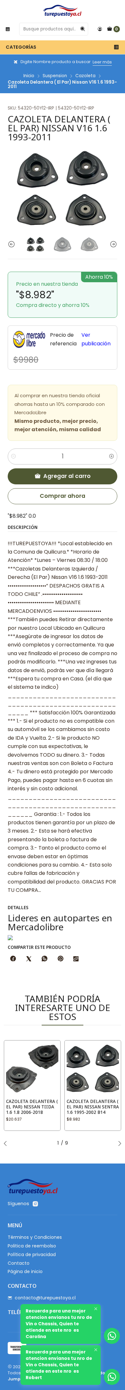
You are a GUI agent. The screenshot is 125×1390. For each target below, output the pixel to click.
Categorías (21, 47)
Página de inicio (25, 1271)
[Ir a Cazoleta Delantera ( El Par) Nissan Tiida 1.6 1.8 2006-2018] (32, 1068)
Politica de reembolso (32, 1246)
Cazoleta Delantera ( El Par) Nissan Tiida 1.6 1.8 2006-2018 (32, 1106)
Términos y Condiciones (35, 1237)
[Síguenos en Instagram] (35, 1204)
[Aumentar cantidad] (111, 456)
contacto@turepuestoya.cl (45, 1298)
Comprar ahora (62, 496)
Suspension (55, 76)
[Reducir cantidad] (13, 456)
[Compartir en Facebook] (13, 959)
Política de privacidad (32, 1254)
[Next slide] (112, 244)
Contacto (18, 1263)
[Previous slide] (12, 244)
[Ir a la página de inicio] (62, 11)
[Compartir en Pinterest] (60, 959)
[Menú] (8, 29)
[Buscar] (82, 29)
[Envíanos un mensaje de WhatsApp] (112, 1377)
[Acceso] (100, 29)
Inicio (28, 76)
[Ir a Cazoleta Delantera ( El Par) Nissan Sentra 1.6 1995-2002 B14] (93, 1068)
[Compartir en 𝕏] (28, 959)
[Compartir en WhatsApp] (44, 959)
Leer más (102, 62)
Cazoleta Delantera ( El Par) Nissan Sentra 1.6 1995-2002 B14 (93, 1106)
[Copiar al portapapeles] (76, 959)
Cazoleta (85, 76)
